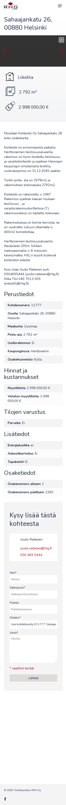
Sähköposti (17, 588)
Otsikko (15, 618)
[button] (60, 6)
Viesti (14, 633)
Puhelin (14, 603)
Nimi (13, 573)
